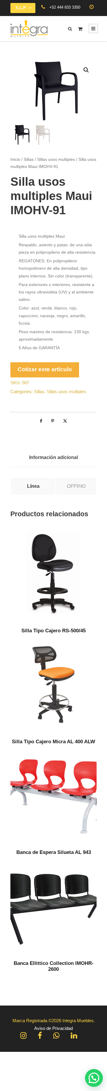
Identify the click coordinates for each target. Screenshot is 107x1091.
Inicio (15, 159)
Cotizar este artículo (45, 369)
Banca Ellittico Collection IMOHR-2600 (54, 966)
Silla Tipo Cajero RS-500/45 (53, 630)
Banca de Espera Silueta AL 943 (53, 852)
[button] (86, 70)
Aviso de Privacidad (53, 1028)
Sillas (29, 159)
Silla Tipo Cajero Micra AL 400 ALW (53, 741)
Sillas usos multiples (56, 159)
